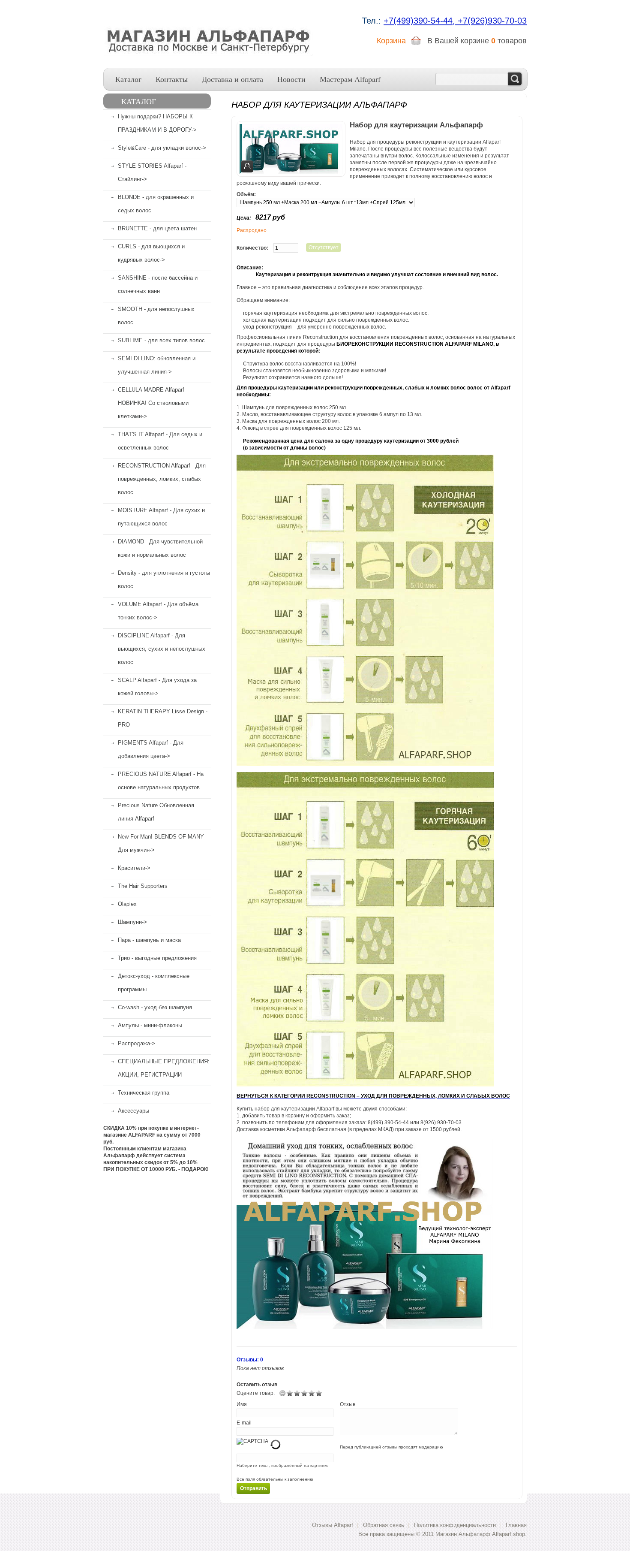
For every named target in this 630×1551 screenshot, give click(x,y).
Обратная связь (383, 1525)
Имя (242, 1404)
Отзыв (347, 1404)
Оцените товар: (256, 1393)
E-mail (244, 1423)
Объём (245, 194)
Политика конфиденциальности (455, 1525)
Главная (516, 1525)
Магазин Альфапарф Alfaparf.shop (480, 1534)
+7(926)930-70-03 (492, 20)
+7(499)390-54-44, (421, 20)
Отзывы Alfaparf (332, 1525)
